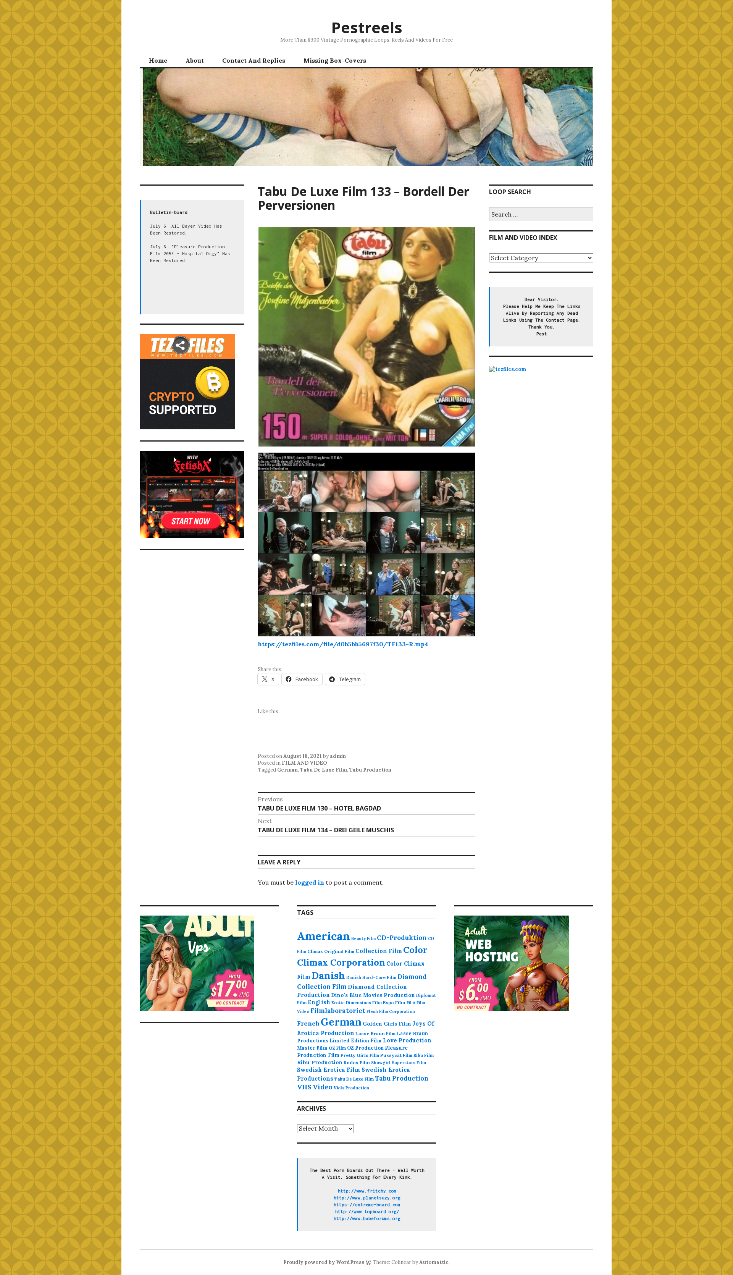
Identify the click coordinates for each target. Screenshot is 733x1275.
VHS (304, 1086)
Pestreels (366, 27)
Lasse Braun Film (375, 1033)
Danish (328, 975)
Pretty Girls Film (360, 1055)
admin (338, 756)
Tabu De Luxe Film (323, 770)
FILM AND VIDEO (304, 763)
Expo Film (394, 1002)
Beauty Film (363, 938)
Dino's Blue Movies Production (373, 995)
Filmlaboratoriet (337, 1010)
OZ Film (337, 1048)
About (195, 60)
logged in (309, 882)
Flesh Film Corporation (390, 1011)
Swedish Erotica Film (328, 1069)
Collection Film (378, 951)
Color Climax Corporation (362, 956)
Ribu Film (423, 1055)
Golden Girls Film (387, 1023)
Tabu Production (370, 770)
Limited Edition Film (355, 1040)
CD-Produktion (402, 938)
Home (158, 60)
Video (323, 1086)
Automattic (434, 1262)
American (323, 936)
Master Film (312, 1048)
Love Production (407, 1040)
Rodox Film (357, 1062)
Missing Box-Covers (335, 60)
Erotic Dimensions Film (356, 1002)
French (308, 1023)
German (287, 770)
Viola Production (351, 1088)
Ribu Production (319, 1062)
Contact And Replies (253, 60)
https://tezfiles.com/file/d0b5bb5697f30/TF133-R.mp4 (343, 644)
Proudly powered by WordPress (323, 1262)
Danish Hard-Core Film (371, 977)
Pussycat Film (396, 1055)
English (319, 1002)
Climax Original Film (330, 951)
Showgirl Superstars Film (398, 1062)
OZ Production (365, 1048)
